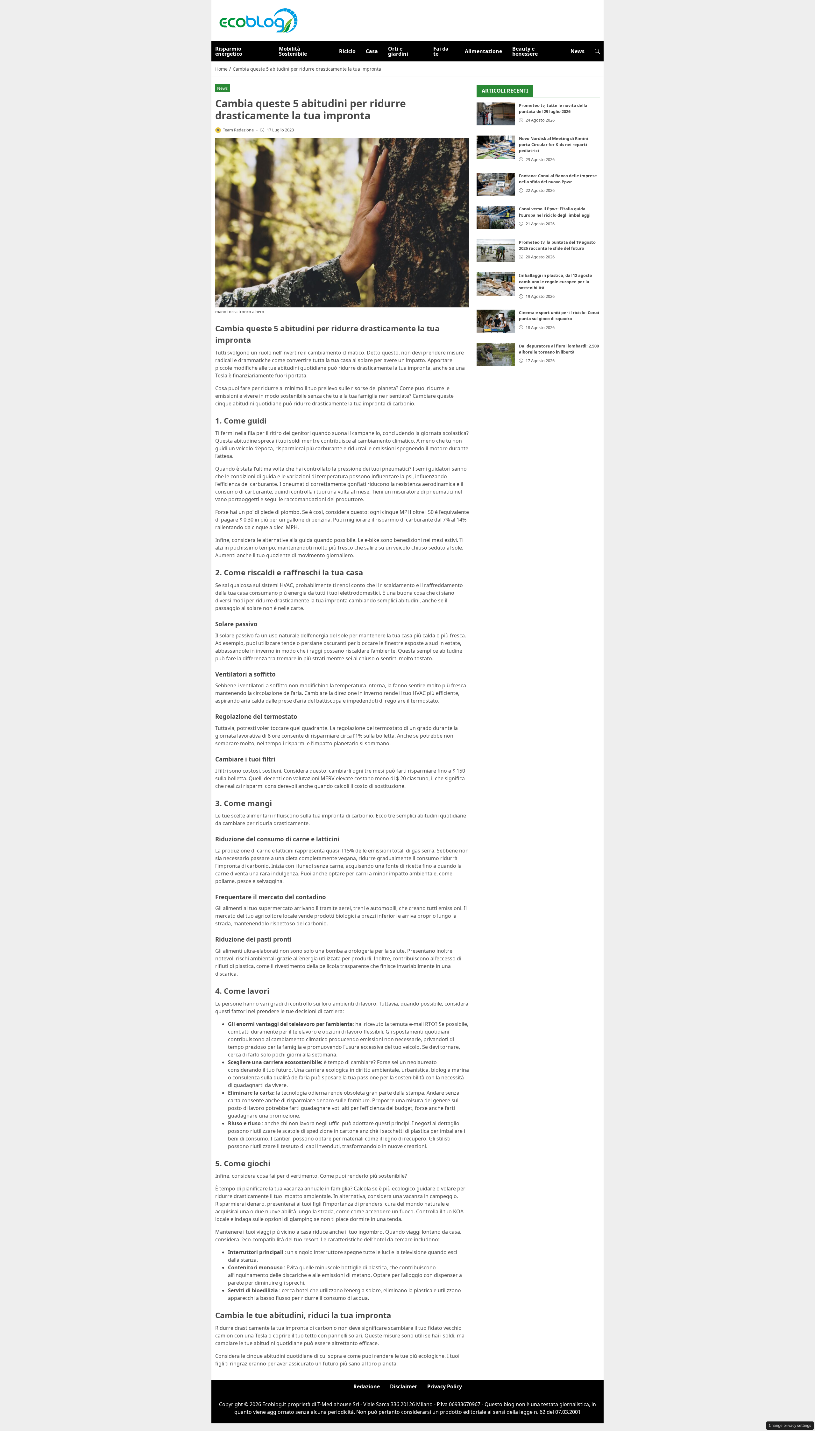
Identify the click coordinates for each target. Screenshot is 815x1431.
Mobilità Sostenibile (293, 51)
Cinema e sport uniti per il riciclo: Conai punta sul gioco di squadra (559, 315)
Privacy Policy (444, 1386)
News (577, 51)
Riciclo (347, 51)
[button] (597, 51)
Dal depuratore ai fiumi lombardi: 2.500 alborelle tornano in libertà (559, 349)
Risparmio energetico (228, 51)
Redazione (366, 1386)
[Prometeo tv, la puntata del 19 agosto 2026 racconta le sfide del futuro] (496, 251)
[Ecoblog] (258, 20)
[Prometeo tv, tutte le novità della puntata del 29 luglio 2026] (496, 114)
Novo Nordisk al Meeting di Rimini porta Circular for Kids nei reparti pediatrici (553, 144)
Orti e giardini (398, 51)
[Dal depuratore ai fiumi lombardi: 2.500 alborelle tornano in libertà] (496, 354)
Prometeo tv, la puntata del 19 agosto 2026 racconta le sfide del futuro (557, 245)
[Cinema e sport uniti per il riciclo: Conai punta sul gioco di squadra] (496, 321)
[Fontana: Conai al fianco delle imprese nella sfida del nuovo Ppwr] (496, 184)
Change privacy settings (790, 1425)
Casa (372, 51)
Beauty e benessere (525, 51)
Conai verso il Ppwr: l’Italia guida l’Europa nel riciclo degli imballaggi (555, 212)
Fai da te (441, 51)
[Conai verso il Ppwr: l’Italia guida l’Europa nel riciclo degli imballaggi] (496, 217)
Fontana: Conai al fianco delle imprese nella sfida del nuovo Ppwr (558, 179)
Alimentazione (483, 51)
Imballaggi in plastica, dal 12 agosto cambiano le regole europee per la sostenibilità (555, 281)
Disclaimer (403, 1386)
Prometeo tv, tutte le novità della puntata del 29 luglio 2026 (553, 108)
